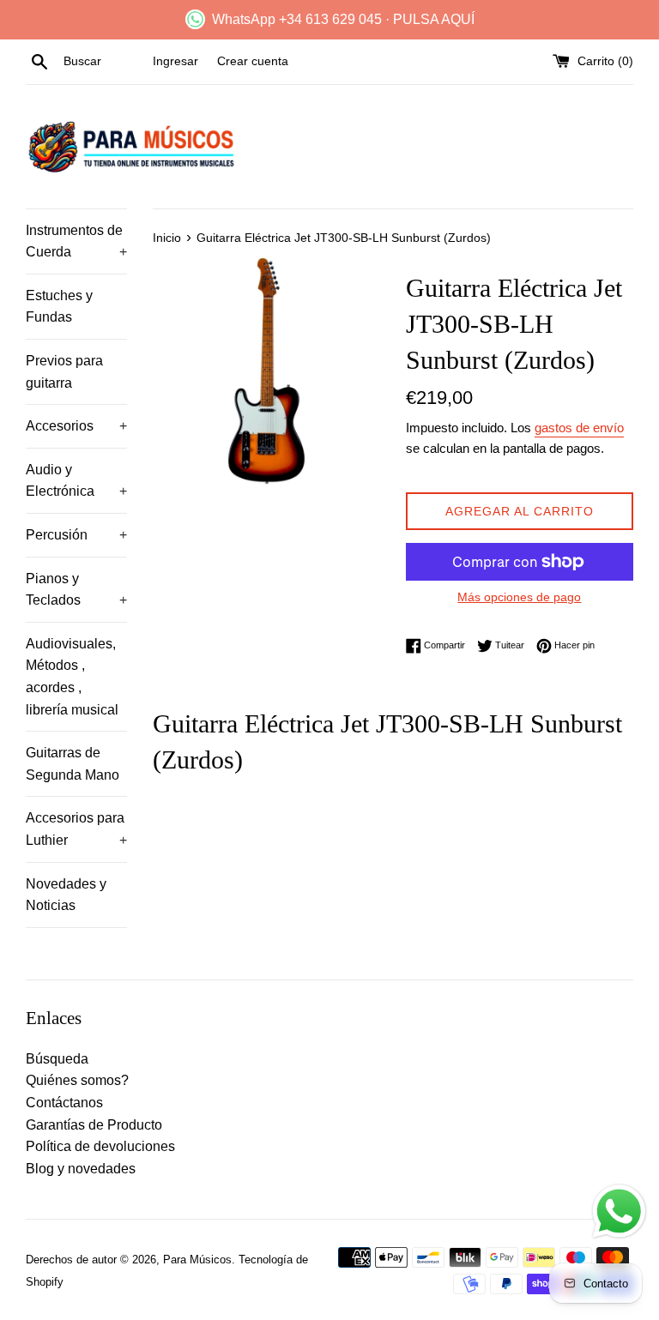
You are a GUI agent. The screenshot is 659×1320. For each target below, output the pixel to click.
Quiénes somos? (77, 1080)
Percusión (76, 534)
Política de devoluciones (100, 1146)
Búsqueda (57, 1059)
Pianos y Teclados (76, 589)
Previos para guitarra (64, 371)
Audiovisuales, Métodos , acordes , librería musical (72, 676)
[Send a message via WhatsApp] (619, 1211)
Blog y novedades (81, 1168)
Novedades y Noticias (66, 895)
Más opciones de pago (519, 597)
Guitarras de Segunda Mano (72, 763)
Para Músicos (197, 1259)
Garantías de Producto (94, 1125)
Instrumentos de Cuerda (76, 241)
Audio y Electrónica (76, 480)
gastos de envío (579, 427)
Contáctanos (64, 1102)
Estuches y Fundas (59, 306)
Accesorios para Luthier (76, 829)
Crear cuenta (252, 61)
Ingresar (175, 61)
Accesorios (76, 426)
